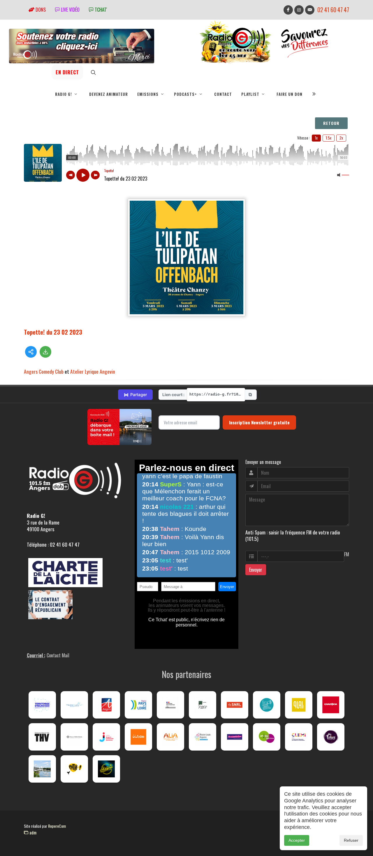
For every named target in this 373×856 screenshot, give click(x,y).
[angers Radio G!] (106, 705)
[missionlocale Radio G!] (202, 737)
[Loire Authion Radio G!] (42, 769)
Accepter (296, 840)
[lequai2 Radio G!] (298, 705)
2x (341, 138)
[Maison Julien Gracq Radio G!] (74, 737)
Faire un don (289, 94)
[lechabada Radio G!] (331, 705)
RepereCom (57, 826)
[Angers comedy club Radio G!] (106, 769)
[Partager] (31, 352)
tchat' (100, 9)
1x (316, 138)
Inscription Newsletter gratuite (259, 422)
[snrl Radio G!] (234, 705)
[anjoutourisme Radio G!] (266, 737)
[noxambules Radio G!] (234, 737)
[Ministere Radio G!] (170, 705)
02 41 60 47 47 (333, 10)
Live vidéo (70, 9)
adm (32, 832)
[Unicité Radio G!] (138, 737)
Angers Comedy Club (44, 371)
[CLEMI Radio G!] (298, 737)
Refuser (351, 840)
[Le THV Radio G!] (42, 737)
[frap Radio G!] (266, 705)
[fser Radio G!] (202, 705)
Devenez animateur (108, 94)
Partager (135, 395)
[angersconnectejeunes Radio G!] (106, 737)
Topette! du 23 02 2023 (53, 331)
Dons (40, 9)
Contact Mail (58, 655)
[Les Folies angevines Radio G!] (331, 737)
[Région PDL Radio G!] (138, 705)
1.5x (328, 138)
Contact (223, 94)
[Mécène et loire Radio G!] (74, 705)
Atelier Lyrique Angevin (92, 371)
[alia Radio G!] (170, 737)
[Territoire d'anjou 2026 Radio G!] (42, 705)
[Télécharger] (45, 352)
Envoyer (255, 569)
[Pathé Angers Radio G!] (74, 769)
